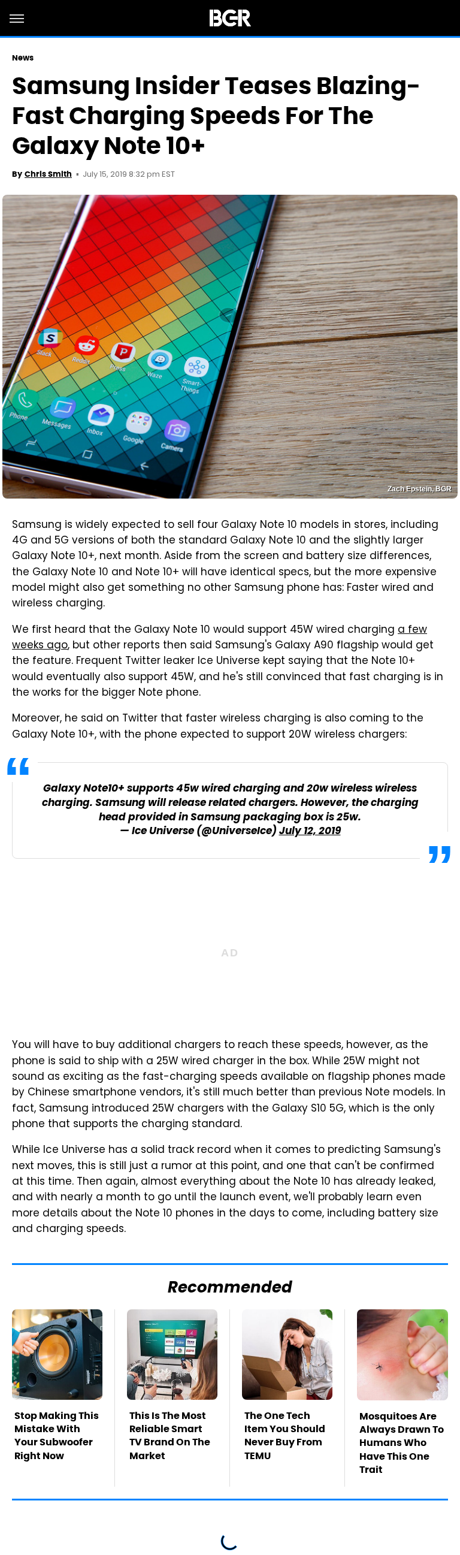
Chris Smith (48, 174)
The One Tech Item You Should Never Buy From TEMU (284, 1435)
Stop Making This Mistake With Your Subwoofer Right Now (56, 1435)
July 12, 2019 (310, 831)
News (23, 58)
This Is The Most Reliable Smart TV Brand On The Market (169, 1435)
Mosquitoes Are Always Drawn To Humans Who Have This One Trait (401, 1443)
